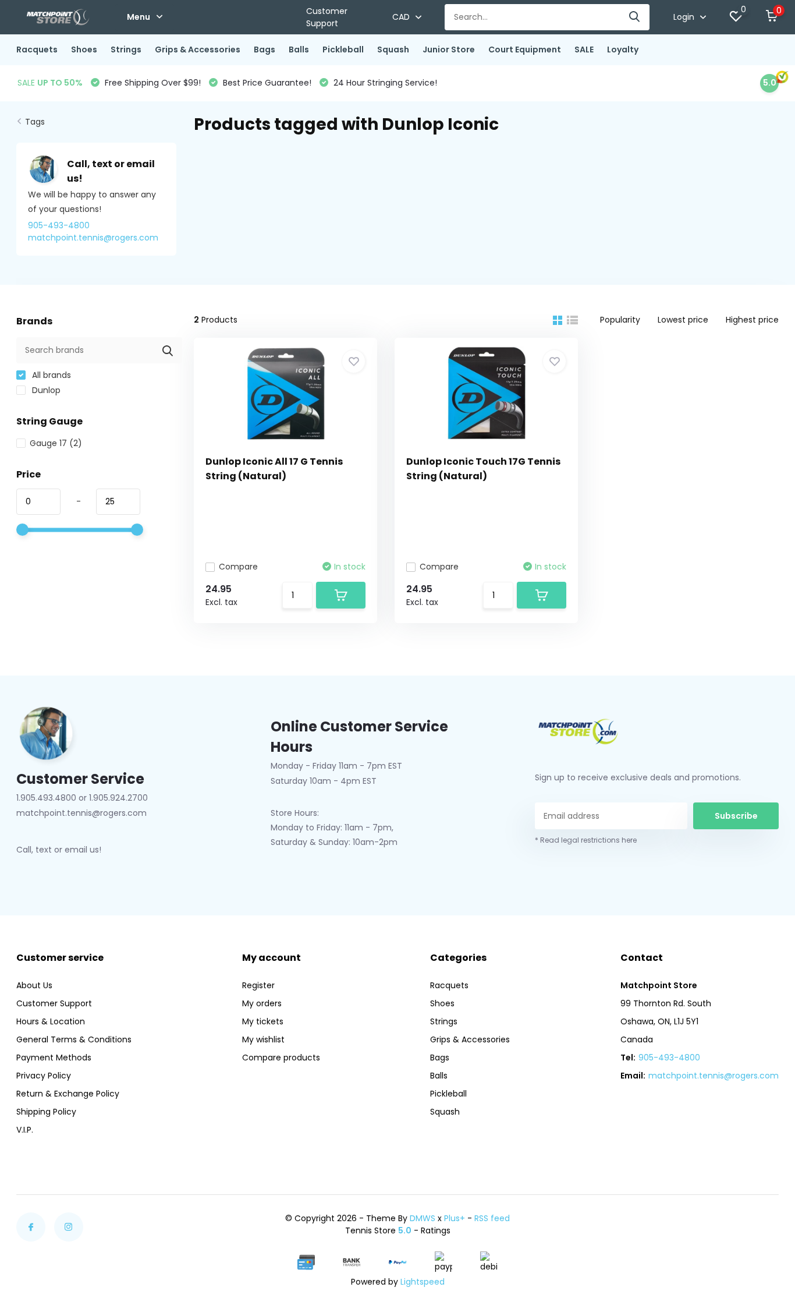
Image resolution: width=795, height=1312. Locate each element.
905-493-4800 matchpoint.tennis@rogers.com (93, 231)
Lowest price (683, 320)
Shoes (84, 49)
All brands (50, 375)
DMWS (422, 1218)
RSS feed (492, 1218)
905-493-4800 (669, 1057)
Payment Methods (53, 1057)
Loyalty (622, 49)
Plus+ (454, 1218)
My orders (262, 1003)
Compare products (281, 1057)
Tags (35, 122)
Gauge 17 (56, 443)
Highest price (752, 320)
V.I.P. (24, 1130)
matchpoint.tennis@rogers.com (713, 1075)
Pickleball (343, 49)
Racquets (37, 49)
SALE (584, 49)
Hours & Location (50, 1021)
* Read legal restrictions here (586, 840)
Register (258, 985)
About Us (34, 985)
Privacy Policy (43, 1075)
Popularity (620, 320)
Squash (393, 49)
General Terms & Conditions (74, 1039)
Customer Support (326, 17)
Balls (299, 49)
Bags (264, 49)
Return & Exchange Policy (67, 1093)
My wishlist (263, 1039)
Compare (238, 566)
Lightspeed (422, 1282)
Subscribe (736, 816)
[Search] (635, 17)
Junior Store (449, 49)
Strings (126, 49)
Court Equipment (524, 49)
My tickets (262, 1021)
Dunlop (45, 390)
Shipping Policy (46, 1112)
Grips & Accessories (197, 49)
